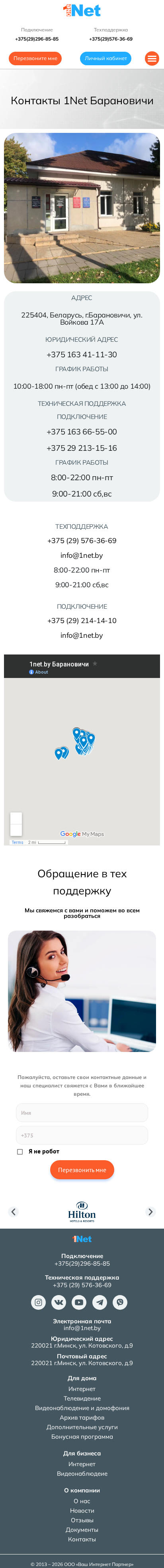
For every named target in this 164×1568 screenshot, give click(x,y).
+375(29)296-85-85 (82, 1263)
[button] (152, 58)
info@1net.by (82, 555)
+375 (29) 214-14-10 (81, 620)
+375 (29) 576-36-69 (81, 540)
